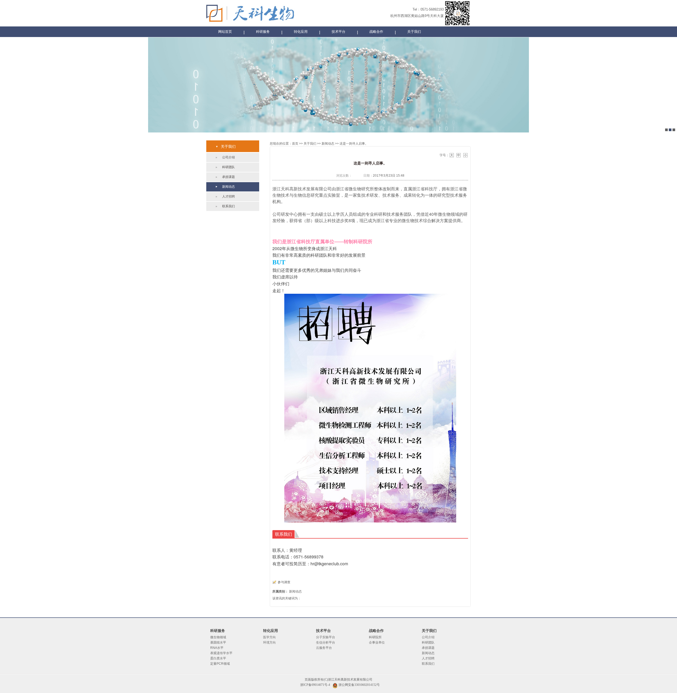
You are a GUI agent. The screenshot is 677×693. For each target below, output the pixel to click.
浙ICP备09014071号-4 (315, 685)
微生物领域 (218, 637)
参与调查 (284, 582)
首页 (295, 143)
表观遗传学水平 (221, 653)
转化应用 (301, 32)
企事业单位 (377, 642)
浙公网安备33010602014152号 (359, 685)
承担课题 (228, 177)
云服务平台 (324, 648)
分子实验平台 (325, 637)
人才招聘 (228, 196)
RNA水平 (216, 648)
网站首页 (225, 32)
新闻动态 (228, 187)
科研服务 (263, 32)
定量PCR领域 (220, 664)
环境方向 (269, 642)
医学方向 (269, 637)
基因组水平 (218, 642)
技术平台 (338, 32)
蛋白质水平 (218, 658)
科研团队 (228, 167)
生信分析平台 (325, 642)
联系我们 (228, 206)
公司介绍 (228, 157)
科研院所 (375, 637)
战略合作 (376, 32)
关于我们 (414, 32)
